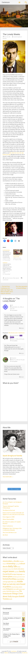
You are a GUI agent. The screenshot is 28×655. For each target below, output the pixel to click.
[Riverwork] (23, 615)
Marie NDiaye (6, 624)
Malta (15, 581)
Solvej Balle (6, 619)
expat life (16, 571)
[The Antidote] (23, 631)
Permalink (14, 310)
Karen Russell (6, 630)
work (10, 599)
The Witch (6, 623)
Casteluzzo (6, 2)
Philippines (9, 589)
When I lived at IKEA (8, 519)
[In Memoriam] (8, 255)
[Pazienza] (8, 268)
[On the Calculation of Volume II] (23, 621)
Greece (23, 576)
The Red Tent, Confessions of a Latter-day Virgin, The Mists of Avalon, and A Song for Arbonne (7, 290)
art (13, 561)
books (16, 561)
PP (12, 305)
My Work (5, 535)
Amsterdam (7, 561)
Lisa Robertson (6, 614)
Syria (8, 591)
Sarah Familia (15, 335)
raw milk (16, 589)
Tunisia (6, 599)
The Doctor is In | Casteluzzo (16, 333)
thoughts (15, 596)
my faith (10, 584)
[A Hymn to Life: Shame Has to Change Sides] (23, 637)
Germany (14, 576)
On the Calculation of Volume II (11, 618)
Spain (20, 589)
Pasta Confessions (8, 526)
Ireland (18, 579)
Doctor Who (12, 278)
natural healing (14, 587)
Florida (5, 574)
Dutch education (19, 569)
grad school (19, 576)
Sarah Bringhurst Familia (12, 456)
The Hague (17, 591)
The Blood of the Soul (9, 510)
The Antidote (7, 628)
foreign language (16, 574)
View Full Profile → (8, 476)
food (9, 574)
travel (21, 596)
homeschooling (9, 579)
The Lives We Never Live (10, 532)
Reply (22, 328)
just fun (10, 582)
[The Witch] (23, 626)
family (17, 278)
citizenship (10, 564)
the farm (12, 591)
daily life (7, 278)
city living (17, 563)
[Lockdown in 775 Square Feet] (17, 252)
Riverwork (6, 612)
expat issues (8, 571)
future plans (7, 577)
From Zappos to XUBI (8, 517)
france (24, 574)
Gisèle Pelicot (6, 637)
